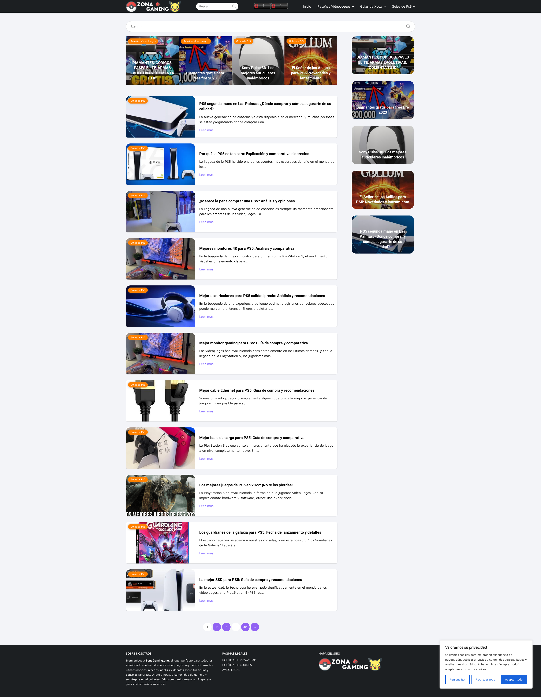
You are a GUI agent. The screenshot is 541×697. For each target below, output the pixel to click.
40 (245, 627)
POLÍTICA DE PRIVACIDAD (239, 660)
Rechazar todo (485, 679)
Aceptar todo (514, 679)
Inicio (307, 6)
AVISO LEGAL (231, 669)
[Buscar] (234, 6)
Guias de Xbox (371, 6)
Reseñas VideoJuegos (333, 6)
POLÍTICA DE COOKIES (237, 665)
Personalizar (457, 679)
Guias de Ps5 (402, 6)
